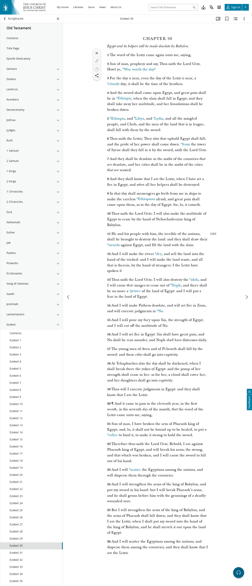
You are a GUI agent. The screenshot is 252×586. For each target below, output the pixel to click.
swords (114, 245)
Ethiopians (146, 199)
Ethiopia (124, 98)
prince (135, 291)
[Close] (97, 53)
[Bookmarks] (227, 18)
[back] (5, 19)
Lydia (158, 118)
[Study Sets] (218, 18)
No (160, 311)
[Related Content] (235, 18)
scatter (135, 469)
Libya (139, 118)
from (186, 144)
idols (194, 279)
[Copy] (97, 69)
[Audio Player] (238, 572)
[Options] (244, 18)
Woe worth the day (139, 69)
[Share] (97, 75)
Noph (176, 285)
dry (159, 253)
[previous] (68, 297)
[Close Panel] (58, 19)
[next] (246, 297)
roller (113, 435)
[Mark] (97, 61)
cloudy (114, 83)
